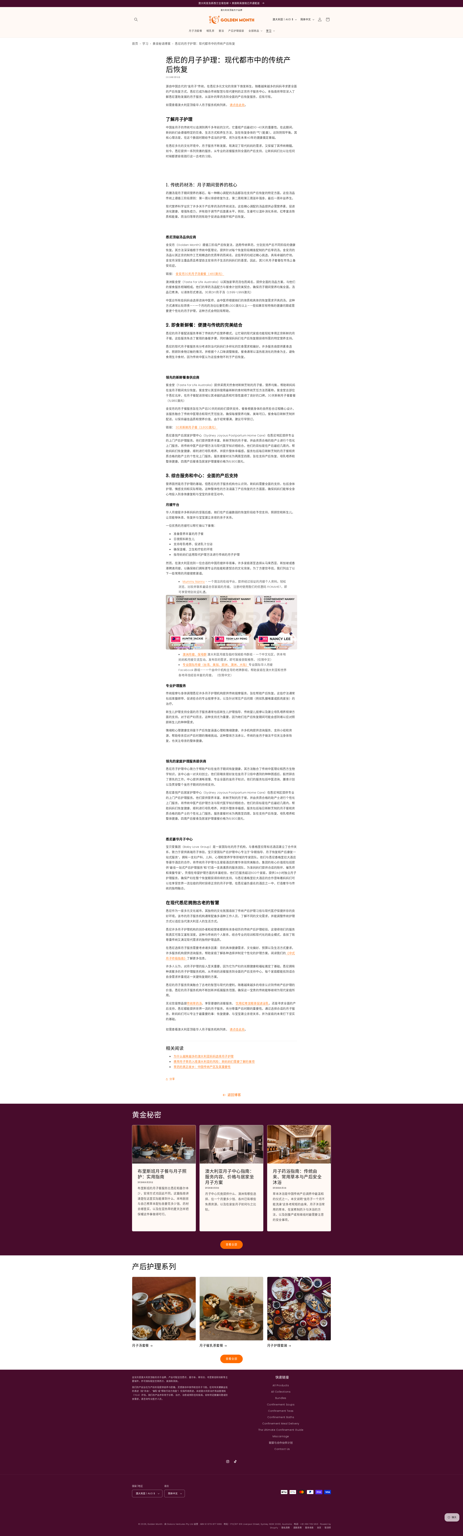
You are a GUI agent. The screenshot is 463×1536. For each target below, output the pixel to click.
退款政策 (297, 1527)
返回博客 (234, 1095)
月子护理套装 (277, 1346)
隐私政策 (285, 1527)
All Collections (281, 1392)
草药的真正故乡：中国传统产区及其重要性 (202, 1067)
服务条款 (309, 1527)
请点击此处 (237, 105)
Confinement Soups (280, 1404)
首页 (135, 44)
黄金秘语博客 (162, 44)
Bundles (280, 1398)
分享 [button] (172, 1079)
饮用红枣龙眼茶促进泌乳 (252, 1003)
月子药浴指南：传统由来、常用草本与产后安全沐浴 (297, 1177)
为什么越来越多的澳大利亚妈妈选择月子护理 (204, 1056)
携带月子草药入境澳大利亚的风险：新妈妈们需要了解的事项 (214, 1062)
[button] (136, 20)
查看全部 (231, 1244)
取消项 (328, 1527)
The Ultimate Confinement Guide (280, 1430)
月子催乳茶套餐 (211, 1346)
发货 (319, 1527)
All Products (281, 1385)
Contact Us (282, 1449)
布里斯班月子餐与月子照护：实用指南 (162, 1174)
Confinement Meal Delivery (280, 1423)
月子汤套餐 (140, 1346)
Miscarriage (281, 1436)
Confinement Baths (280, 1417)
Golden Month (155, 1524)
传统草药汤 (194, 1003)
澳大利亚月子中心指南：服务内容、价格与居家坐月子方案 (229, 1177)
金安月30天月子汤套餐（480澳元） (200, 274)
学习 (145, 44)
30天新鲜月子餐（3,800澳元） (196, 427)
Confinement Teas (281, 1411)
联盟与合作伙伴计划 (281, 1443)
